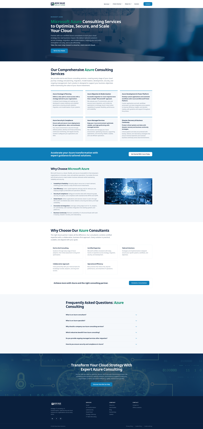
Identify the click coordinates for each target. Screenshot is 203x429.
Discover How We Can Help (101, 384)
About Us (128, 4)
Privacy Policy (129, 426)
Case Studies (112, 407)
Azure (87, 405)
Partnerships (112, 412)
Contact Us (136, 405)
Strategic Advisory (91, 414)
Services (107, 4)
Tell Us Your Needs (59, 51)
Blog (110, 409)
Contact (148, 4)
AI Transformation (91, 407)
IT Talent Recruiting (91, 416)
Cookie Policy (138, 426)
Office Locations (137, 407)
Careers (136, 4)
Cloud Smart (89, 412)
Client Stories (117, 4)
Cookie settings (148, 426)
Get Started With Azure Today (140, 154)
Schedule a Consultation (139, 283)
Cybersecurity (89, 409)
